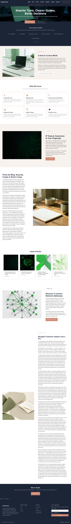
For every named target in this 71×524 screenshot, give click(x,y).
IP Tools (42, 1)
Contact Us (35, 493)
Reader (53, 513)
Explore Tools (30, 21)
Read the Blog (41, 21)
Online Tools (38, 507)
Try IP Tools (50, 158)
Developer (58, 513)
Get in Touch (66, 1)
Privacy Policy (62, 522)
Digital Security (38, 510)
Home (29, 1)
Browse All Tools (51, 319)
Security (48, 1)
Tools (37, 1)
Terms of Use (67, 522)
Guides (52, 1)
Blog (33, 1)
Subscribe (60, 515)
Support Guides (38, 512)
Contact (58, 1)
